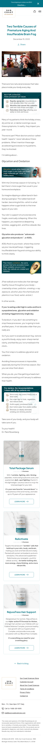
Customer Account (26, 682)
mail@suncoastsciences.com (15, 713)
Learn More (19, 501)
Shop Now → (21, 5)
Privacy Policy (25, 692)
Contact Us (24, 696)
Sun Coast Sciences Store (29, 678)
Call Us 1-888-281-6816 (13, 708)
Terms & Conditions (27, 689)
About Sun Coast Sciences (29, 685)
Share (22, 44)
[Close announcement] (38, 3)
